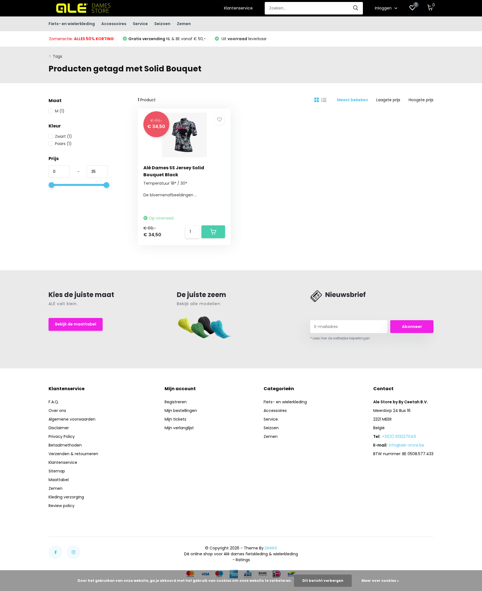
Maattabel (59, 480)
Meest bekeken (352, 100)
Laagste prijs (388, 100)
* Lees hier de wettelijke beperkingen (340, 338)
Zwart (63, 136)
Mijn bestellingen (181, 410)
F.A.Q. (54, 402)
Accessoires (113, 23)
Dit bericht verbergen (322, 580)
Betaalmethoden (65, 445)
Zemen (184, 23)
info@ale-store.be (406, 445)
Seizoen (162, 23)
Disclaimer (59, 428)
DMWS (271, 548)
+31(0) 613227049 (399, 436)
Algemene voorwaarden (72, 419)
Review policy (61, 505)
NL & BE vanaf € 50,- (167, 39)
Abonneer (412, 326)
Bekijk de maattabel (75, 324)
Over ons (57, 410)
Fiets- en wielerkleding (72, 23)
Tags (57, 56)
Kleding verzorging (66, 497)
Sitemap (57, 471)
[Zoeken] (356, 8)
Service (140, 23)
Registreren (176, 402)
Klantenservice (238, 8)
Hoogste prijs (421, 100)
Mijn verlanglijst (179, 428)
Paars (63, 143)
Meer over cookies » (380, 580)
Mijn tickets (175, 419)
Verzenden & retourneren (73, 454)
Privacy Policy (62, 436)
